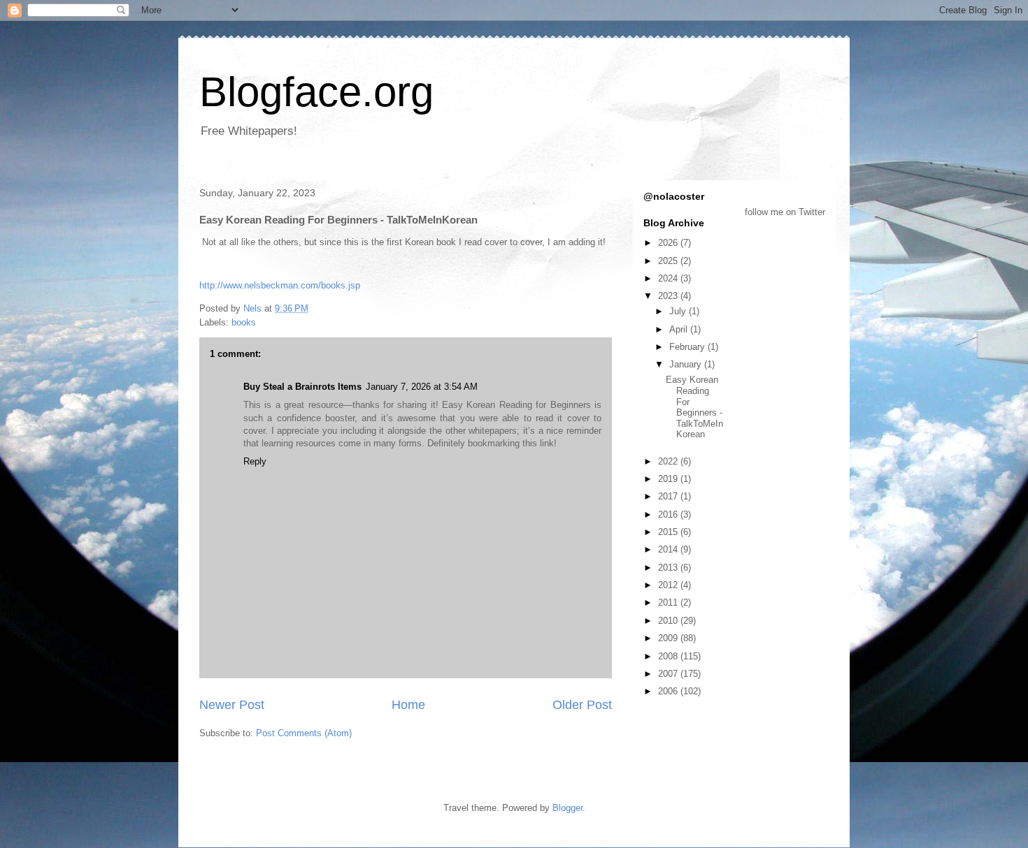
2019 (669, 479)
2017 (669, 496)
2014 (669, 549)
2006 (669, 691)
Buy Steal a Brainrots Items (302, 386)
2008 (669, 656)
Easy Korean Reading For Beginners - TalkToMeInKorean (694, 406)
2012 (669, 585)
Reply (254, 461)
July (679, 311)
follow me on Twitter (785, 212)
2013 (669, 567)
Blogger (567, 808)
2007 (669, 673)
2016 (669, 514)
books (243, 322)
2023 (669, 296)
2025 (669, 261)
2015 (669, 532)
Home (408, 705)
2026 (669, 242)
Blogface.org (316, 91)
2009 (669, 638)
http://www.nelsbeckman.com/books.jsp (279, 285)
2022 (669, 461)
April (679, 329)
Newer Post (231, 705)
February (688, 347)
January (686, 364)
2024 (669, 278)
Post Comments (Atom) (304, 733)
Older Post (582, 705)
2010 (669, 620)
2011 (669, 602)
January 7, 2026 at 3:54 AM (422, 386)
